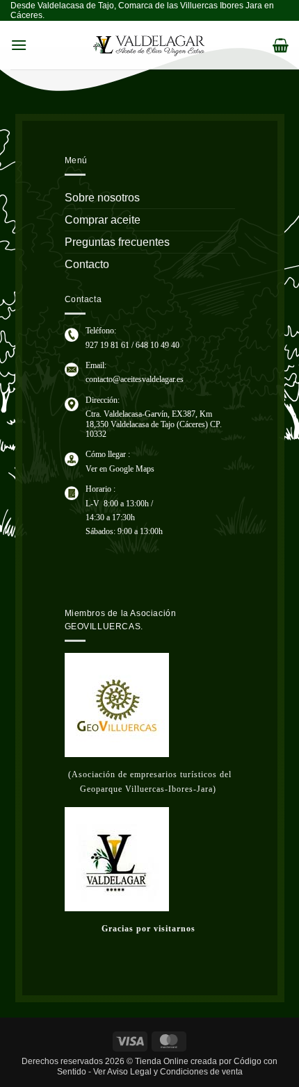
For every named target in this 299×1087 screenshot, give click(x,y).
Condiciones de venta (201, 1072)
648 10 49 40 (157, 345)
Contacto (87, 264)
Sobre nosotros (102, 198)
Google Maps (131, 469)
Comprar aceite (102, 220)
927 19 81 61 (107, 345)
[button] (18, 45)
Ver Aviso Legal (122, 1072)
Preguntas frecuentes (117, 242)
